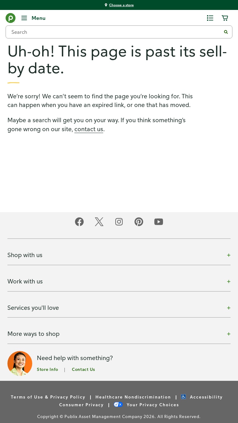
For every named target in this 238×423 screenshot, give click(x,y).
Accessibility (205, 396)
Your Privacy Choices (152, 404)
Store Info (47, 369)
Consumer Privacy (81, 404)
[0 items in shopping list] (210, 18)
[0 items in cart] (225, 18)
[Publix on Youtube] (159, 225)
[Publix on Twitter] (99, 225)
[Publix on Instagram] (119, 225)
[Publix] (10, 19)
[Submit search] (226, 32)
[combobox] (116, 32)
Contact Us (83, 369)
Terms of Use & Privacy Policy (48, 396)
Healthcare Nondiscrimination (133, 396)
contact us (88, 129)
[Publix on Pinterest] (139, 225)
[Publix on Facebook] (79, 225)
